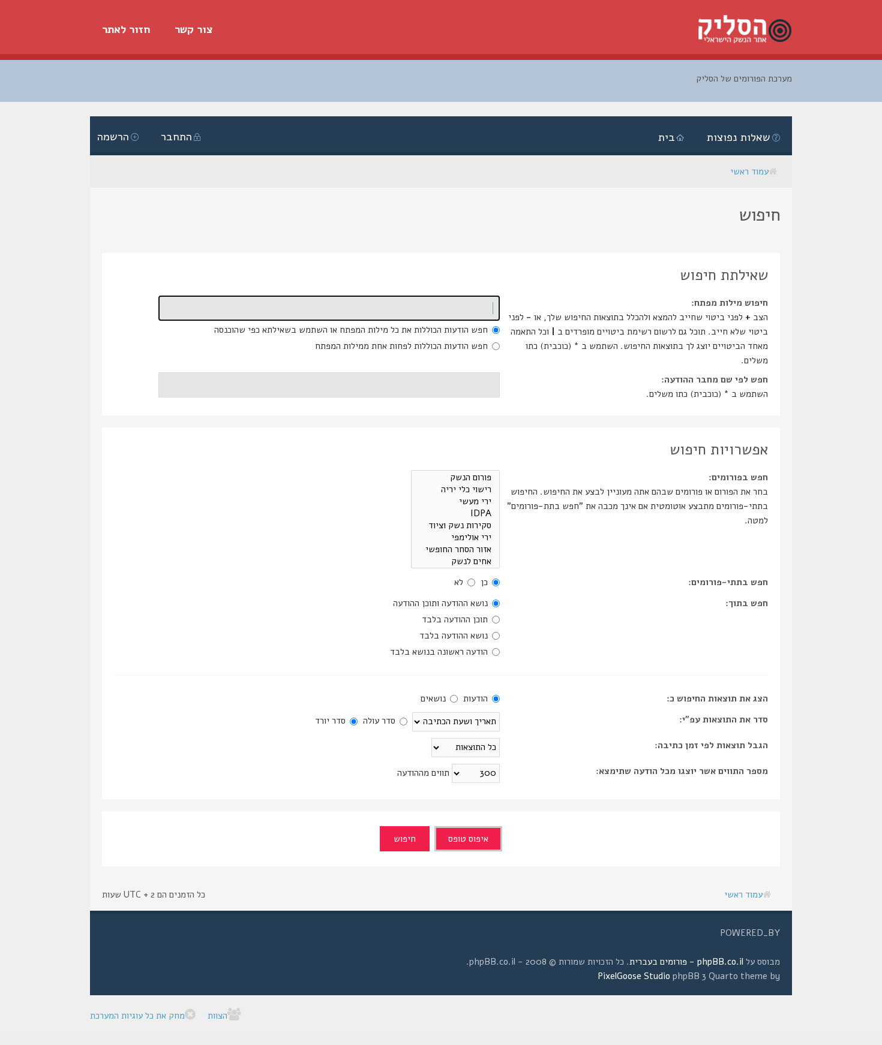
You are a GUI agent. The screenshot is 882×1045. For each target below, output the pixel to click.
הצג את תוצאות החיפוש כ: (717, 698)
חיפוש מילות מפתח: (729, 303)
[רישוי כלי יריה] (455, 489)
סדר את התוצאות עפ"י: (723, 719)
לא (460, 582)
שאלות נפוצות (738, 137)
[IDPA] (455, 513)
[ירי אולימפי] (455, 537)
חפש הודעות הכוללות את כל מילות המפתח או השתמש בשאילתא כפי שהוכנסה (352, 330)
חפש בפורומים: (738, 477)
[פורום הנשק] (455, 477)
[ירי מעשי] (455, 501)
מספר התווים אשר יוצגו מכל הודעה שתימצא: (682, 771)
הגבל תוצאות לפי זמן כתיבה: (711, 745)
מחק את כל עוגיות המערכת (137, 1016)
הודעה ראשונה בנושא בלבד (440, 652)
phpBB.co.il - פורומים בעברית (686, 962)
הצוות (217, 1016)
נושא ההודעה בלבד (454, 636)
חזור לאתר (126, 29)
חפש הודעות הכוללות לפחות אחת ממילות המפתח (402, 346)
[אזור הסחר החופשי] (455, 549)
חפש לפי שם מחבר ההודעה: (714, 380)
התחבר (176, 136)
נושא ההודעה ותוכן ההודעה (441, 603)
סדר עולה (380, 721)
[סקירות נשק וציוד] (455, 525)
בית (666, 137)
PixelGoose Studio (634, 976)
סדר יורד (331, 721)
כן (485, 582)
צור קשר (194, 29)
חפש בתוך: (746, 603)
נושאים (434, 698)
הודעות (476, 698)
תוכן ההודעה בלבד (456, 619)
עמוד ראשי (749, 171)
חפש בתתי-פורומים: (728, 582)
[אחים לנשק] (455, 561)
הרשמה (113, 136)
